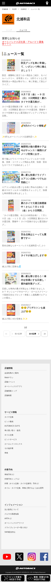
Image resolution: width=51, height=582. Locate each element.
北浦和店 (24, 9)
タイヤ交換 (8, 417)
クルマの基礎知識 (11, 514)
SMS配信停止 (10, 532)
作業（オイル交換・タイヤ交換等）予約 (20, 483)
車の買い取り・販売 (12, 430)
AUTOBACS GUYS (12, 426)
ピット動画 (8, 422)
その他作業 (8, 448)
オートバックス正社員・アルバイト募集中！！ (23, 43)
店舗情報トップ (10, 391)
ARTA (6, 518)
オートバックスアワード (14, 523)
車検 (6, 453)
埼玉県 (14, 9)
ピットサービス (10, 439)
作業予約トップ (10, 479)
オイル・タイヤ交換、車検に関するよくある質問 (23, 488)
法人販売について (11, 509)
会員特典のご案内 (11, 373)
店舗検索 (5, 9)
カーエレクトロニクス (13, 444)
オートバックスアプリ (13, 386)
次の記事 (32, 334)
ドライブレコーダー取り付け (15, 527)
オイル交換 (8, 435)
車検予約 (8, 474)
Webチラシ (8, 377)
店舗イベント (9, 382)
